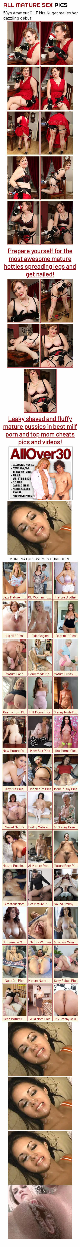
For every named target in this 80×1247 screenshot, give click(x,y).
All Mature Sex (35, 5)
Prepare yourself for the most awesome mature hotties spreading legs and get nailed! (40, 262)
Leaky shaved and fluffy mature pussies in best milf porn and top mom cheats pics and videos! (40, 430)
